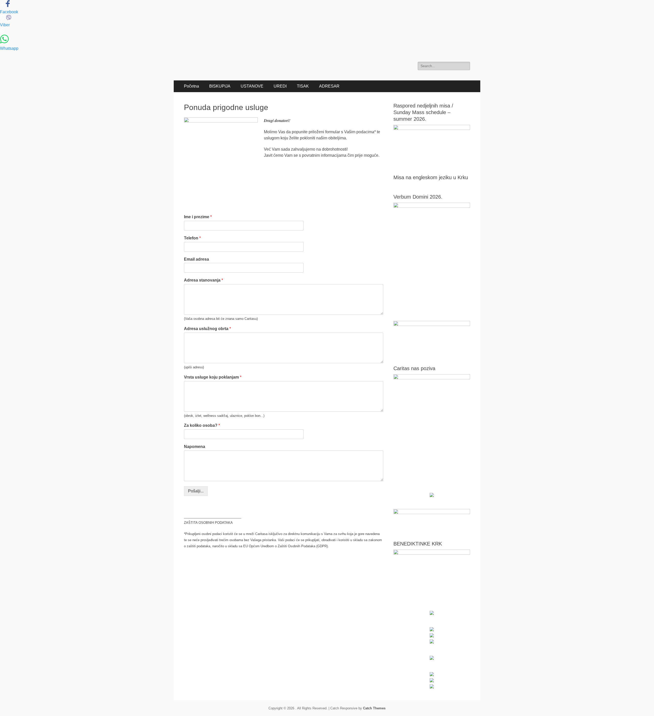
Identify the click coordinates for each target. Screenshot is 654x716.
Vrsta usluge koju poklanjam (212, 377)
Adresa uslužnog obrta (207, 328)
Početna (191, 86)
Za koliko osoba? (202, 425)
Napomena (194, 446)
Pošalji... (196, 491)
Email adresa (196, 259)
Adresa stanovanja (203, 280)
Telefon (192, 238)
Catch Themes (374, 708)
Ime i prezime (198, 217)
